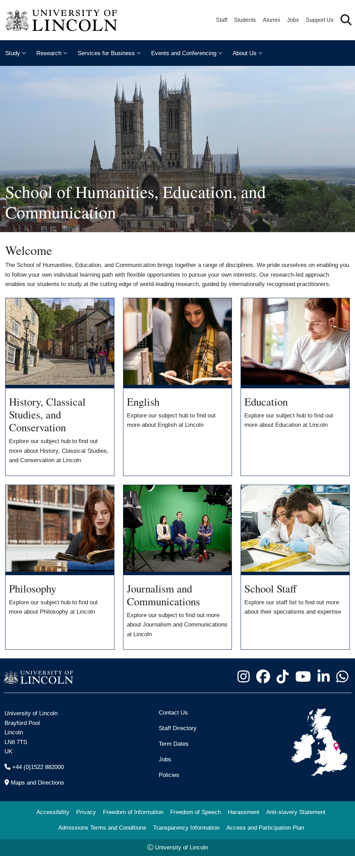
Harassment (243, 812)
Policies (169, 774)
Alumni (271, 20)
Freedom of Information (133, 812)
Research (48, 53)
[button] (346, 20)
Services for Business (106, 53)
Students (245, 20)
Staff (221, 20)
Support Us (320, 20)
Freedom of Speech (195, 812)
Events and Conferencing (183, 53)
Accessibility (52, 812)
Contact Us (173, 712)
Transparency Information (186, 827)
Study (12, 53)
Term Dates (174, 743)
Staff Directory (178, 728)
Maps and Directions (37, 782)
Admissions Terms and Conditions (102, 827)
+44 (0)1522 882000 (38, 766)
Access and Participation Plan (265, 827)
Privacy (86, 812)
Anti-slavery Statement (296, 812)
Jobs (293, 20)
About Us (245, 53)
